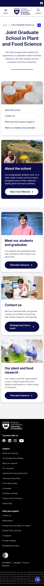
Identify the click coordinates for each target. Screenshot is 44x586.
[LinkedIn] (9, 440)
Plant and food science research (20, 122)
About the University (10, 453)
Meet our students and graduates (20, 128)
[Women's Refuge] (5, 557)
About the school (13, 110)
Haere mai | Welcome (20, 192)
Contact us (10, 116)
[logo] (22, 11)
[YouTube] (21, 440)
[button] (41, 3)
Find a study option (9, 483)
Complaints (6, 536)
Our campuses (8, 468)
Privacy (25, 563)
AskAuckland (7, 521)
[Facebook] (4, 440)
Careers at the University (12, 498)
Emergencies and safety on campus (16, 526)
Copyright (16, 563)
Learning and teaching (11, 478)
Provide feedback (9, 541)
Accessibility (6, 563)
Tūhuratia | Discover (19, 265)
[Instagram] (15, 440)
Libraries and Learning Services (14, 473)
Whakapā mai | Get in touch (20, 326)
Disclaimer (5, 566)
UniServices (7, 503)
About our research (9, 463)
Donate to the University (11, 531)
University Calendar (10, 493)
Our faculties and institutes (12, 458)
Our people (6, 488)
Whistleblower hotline (10, 546)
